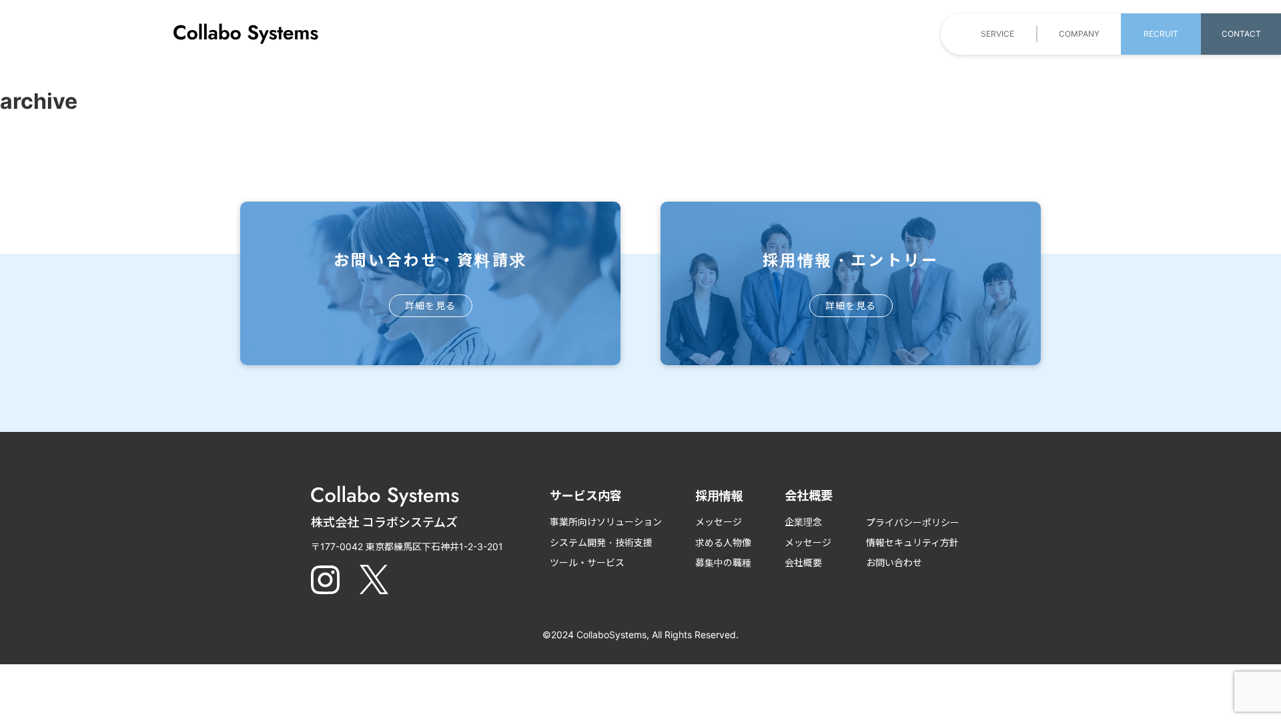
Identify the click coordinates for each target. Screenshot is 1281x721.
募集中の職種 (723, 562)
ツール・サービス (587, 562)
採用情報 (719, 496)
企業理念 (803, 521)
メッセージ (718, 521)
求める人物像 (723, 542)
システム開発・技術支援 (601, 542)
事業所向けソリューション (606, 521)
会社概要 (803, 562)
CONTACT (1241, 34)
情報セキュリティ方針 (912, 542)
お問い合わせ (894, 562)
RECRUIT (1161, 34)
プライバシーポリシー (912, 522)
